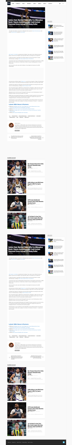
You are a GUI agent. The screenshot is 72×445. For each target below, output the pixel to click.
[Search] (63, 3)
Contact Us (14, 442)
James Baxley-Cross (32, 204)
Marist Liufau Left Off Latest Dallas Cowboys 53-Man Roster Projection (58, 52)
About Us (9, 442)
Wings (39, 3)
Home (13, 3)
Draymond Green (14, 32)
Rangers (29, 3)
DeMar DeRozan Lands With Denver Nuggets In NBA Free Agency (35, 183)
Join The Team (30, 442)
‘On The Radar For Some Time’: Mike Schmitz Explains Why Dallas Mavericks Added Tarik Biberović (35, 218)
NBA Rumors (27, 117)
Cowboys (18, 3)
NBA (17, 117)
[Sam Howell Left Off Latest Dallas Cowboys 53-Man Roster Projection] (50, 58)
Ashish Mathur (11, 26)
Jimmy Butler (23, 32)
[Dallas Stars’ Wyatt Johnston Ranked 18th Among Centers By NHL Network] (50, 26)
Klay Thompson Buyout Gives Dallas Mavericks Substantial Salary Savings (35, 165)
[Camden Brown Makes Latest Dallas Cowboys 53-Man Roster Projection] (50, 46)
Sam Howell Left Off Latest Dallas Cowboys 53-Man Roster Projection (58, 57)
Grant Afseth (30, 220)
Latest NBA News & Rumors (19, 104)
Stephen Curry (23, 81)
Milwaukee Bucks (12, 117)
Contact (50, 3)
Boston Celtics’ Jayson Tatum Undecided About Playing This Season (23, 108)
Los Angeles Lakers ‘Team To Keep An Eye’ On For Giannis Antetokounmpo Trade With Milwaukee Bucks (25, 111)
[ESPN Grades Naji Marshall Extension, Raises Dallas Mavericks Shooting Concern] (16, 203)
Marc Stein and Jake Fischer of (26, 58)
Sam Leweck (30, 185)
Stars (34, 3)
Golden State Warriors (31, 116)
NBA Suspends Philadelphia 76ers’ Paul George (20, 112)
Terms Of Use (19, 442)
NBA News (21, 117)
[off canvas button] (59, 3)
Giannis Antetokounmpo (36, 30)
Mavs (23, 3)
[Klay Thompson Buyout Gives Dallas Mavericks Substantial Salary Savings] (16, 168)
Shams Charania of (27, 85)
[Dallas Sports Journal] (8, 3)
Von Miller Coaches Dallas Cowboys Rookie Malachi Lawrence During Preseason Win (58, 39)
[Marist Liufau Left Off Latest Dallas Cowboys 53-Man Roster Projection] (50, 52)
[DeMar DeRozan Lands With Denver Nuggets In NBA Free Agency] (16, 186)
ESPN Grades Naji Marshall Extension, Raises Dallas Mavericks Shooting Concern (35, 201)
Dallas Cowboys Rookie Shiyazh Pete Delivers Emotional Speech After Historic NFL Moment (58, 33)
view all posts (17, 130)
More (44, 3)
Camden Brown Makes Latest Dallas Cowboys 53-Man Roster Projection (59, 46)
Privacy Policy (24, 442)
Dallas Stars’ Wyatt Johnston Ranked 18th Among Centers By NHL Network (59, 26)
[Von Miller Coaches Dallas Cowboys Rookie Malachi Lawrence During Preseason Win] (50, 40)
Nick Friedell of (13, 54)
